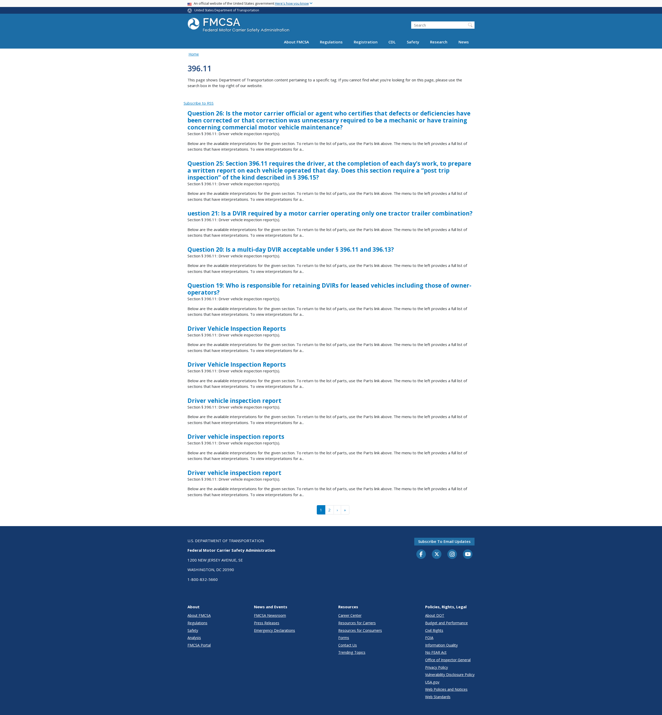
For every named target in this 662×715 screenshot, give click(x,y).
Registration (366, 41)
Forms (343, 637)
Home (194, 54)
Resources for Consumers (360, 630)
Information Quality (441, 645)
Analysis (194, 637)
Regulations (331, 41)
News (463, 41)
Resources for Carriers (357, 622)
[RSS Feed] (187, 97)
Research (438, 41)
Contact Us (347, 645)
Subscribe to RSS (199, 103)
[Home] (239, 26)
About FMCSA (296, 41)
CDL (392, 41)
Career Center (350, 615)
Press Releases (266, 622)
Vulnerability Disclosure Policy (450, 674)
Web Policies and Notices (446, 689)
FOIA (429, 637)
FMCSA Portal (199, 645)
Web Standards (437, 696)
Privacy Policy (436, 667)
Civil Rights (434, 630)
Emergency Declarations (274, 630)
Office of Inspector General (448, 659)
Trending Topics (351, 652)
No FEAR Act (436, 652)
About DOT (434, 615)
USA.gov (432, 682)
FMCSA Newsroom (270, 615)
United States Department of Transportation (226, 10)
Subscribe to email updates (444, 541)
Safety (413, 41)
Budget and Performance (446, 622)
